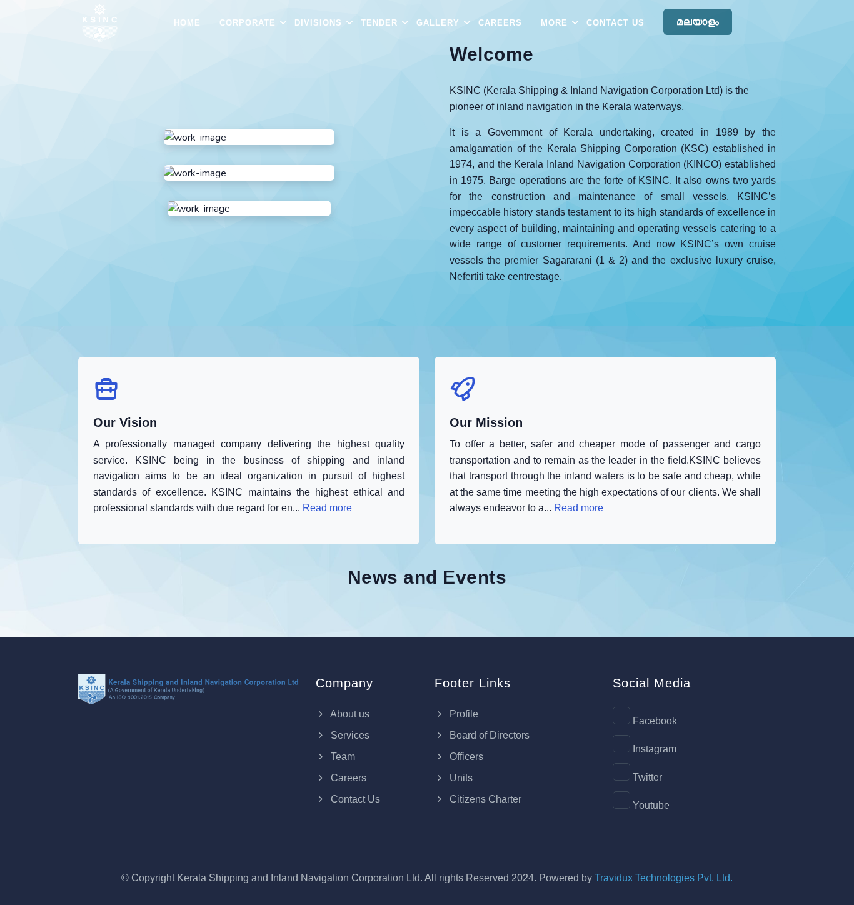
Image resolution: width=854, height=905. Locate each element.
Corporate (247, 23)
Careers (500, 23)
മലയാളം (697, 21)
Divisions (318, 23)
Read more (327, 507)
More (554, 23)
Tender (379, 23)
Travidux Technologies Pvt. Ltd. (664, 877)
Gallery (438, 23)
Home (187, 23)
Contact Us (615, 23)
